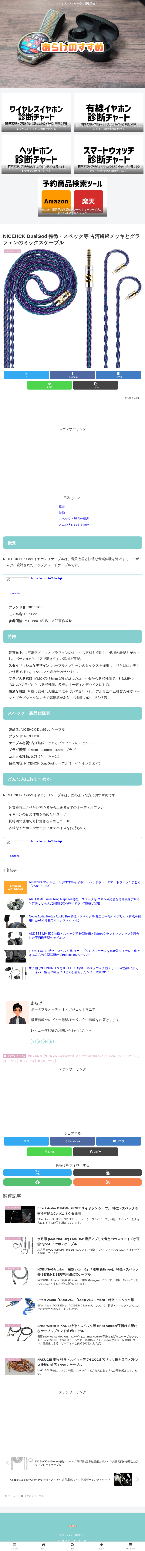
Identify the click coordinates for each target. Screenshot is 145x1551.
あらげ (36, 1003)
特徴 (62, 512)
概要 (62, 506)
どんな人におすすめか (74, 524)
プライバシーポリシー (72, 1534)
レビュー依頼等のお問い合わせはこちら (61, 1030)
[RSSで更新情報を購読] (51, 1041)
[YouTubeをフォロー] (39, 1041)
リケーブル (29, 1061)
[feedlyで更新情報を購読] (45, 1041)
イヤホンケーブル (16, 1056)
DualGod (37, 1056)
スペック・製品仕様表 (74, 518)
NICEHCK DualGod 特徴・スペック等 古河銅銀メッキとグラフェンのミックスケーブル (93, 1056)
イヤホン (12, 1061)
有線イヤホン (48, 1061)
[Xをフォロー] (33, 1041)
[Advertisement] (72, 411)
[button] (95, 385)
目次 (67, 498)
